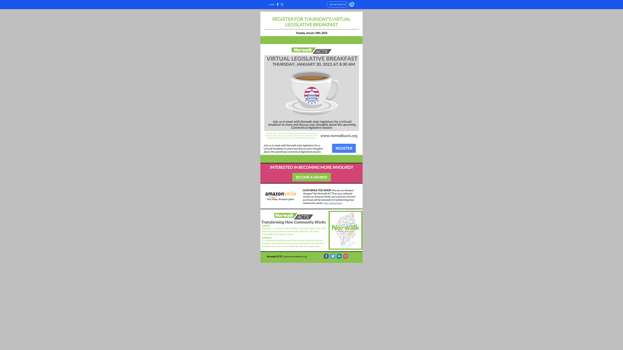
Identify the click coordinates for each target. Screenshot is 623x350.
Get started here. (333, 202)
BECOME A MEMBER (311, 177)
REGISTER (344, 148)
